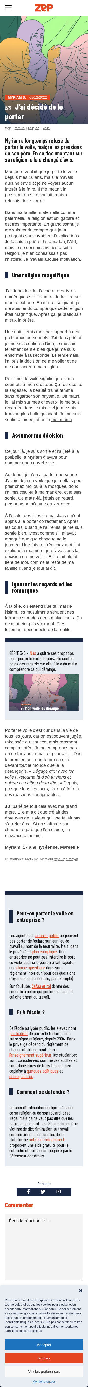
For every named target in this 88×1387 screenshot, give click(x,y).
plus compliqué (44, 951)
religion (33, 128)
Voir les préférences (44, 1371)
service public (47, 935)
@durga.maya (66, 859)
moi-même (61, 419)
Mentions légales (44, 1381)
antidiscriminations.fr (47, 1139)
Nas (33, 653)
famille (20, 128)
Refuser (44, 1358)
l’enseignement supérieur (30, 1055)
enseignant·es (21, 1076)
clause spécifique (30, 967)
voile (46, 128)
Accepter (44, 1345)
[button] (80, 1290)
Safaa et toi (41, 986)
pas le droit (18, 1033)
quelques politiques (42, 1071)
